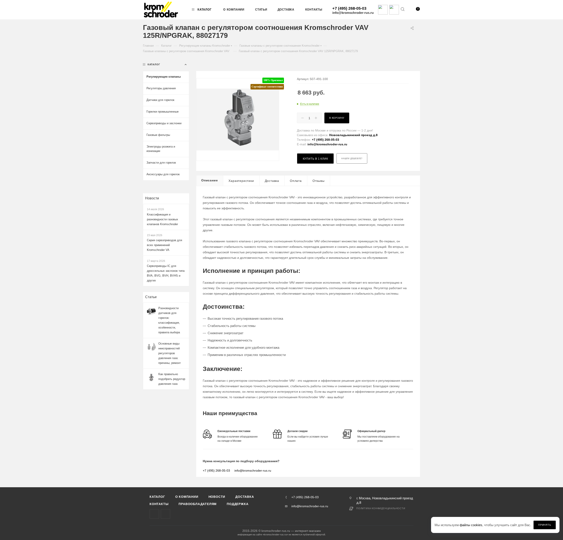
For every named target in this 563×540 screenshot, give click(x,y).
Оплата (296, 180)
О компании (186, 496)
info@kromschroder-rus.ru (353, 13)
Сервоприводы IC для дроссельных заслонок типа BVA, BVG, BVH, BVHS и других (166, 273)
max (154, 514)
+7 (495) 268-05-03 (349, 8)
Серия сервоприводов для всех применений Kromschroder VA (164, 245)
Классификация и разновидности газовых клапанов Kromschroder (162, 219)
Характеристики (241, 180)
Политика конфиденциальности (380, 508)
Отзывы (319, 180)
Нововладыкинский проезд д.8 (353, 135)
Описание (209, 180)
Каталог (157, 496)
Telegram (165, 514)
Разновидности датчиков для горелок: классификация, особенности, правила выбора (169, 320)
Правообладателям (198, 504)
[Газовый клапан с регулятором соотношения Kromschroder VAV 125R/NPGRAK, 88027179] (237, 119)
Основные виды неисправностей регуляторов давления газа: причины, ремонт (169, 353)
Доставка (272, 180)
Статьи (151, 297)
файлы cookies (471, 525)
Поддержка (237, 504)
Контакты (159, 504)
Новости (152, 198)
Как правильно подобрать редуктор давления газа (171, 378)
